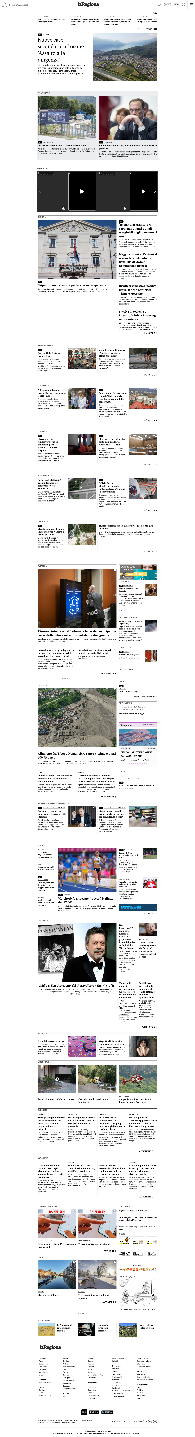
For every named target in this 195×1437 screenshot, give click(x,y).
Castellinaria (92, 1378)
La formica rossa (94, 1396)
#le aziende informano (145, 1380)
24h (138, 1387)
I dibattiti (115, 1361)
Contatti (66, 1420)
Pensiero (91, 1364)
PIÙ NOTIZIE (149, 333)
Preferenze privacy (69, 1423)
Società (90, 1369)
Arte (64, 1396)
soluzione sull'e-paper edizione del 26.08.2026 (138, 1309)
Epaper (176, 4)
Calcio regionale (69, 1367)
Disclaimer (51, 1420)
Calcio (65, 1364)
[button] (154, 191)
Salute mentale (117, 1394)
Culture (66, 1394)
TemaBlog (141, 1371)
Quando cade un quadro (121, 1391)
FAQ (71, 1420)
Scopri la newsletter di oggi (131, 713)
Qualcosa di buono (144, 1367)
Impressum (59, 1420)
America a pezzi (45, 1396)
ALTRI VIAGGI (108, 1302)
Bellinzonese (43, 1364)
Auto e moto (117, 1385)
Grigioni (41, 1375)
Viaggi (114, 1371)
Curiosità (115, 1380)
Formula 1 (66, 1375)
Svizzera (42, 1380)
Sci (64, 1369)
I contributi (91, 1398)
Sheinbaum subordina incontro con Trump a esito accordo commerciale (150, 19)
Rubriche (116, 1366)
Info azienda (141, 1396)
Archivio (140, 1390)
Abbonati (168, 4)
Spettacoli (91, 1358)
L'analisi (91, 1393)
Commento (92, 1390)
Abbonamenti (42, 1420)
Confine (42, 1390)
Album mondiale (69, 1389)
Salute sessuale (118, 1396)
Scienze (91, 1367)
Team (139, 1398)
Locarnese (43, 1367)
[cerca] (152, 4)
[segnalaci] (160, 4)
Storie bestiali (117, 1377)
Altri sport (66, 1378)
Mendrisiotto (43, 1372)
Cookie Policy (55, 1423)
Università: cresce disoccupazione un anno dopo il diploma (52, 19)
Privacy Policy (43, 1423)
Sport (65, 1358)
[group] (53, 21)
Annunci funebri (87, 1420)
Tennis (65, 1372)
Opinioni (91, 1387)
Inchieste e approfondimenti (118, 1369)
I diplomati (116, 1388)
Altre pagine (142, 1385)
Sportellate (67, 1383)
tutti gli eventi (148, 725)
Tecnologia (116, 1374)
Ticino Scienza (142, 1358)
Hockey (66, 1361)
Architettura (116, 1383)
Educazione (141, 1364)
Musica (90, 1372)
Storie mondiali (68, 1381)
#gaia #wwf (141, 1374)
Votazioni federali (45, 1383)
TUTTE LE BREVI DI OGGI (144, 696)
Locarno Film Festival (95, 1375)
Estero (42, 1387)
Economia (92, 1383)
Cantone (42, 1358)
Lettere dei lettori (118, 1358)
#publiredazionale (143, 1377)
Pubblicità (77, 1420)
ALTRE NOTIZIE (108, 673)
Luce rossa (67, 1386)
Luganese (42, 1369)
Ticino (41, 1361)
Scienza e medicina (144, 1361)
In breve (140, 1393)
